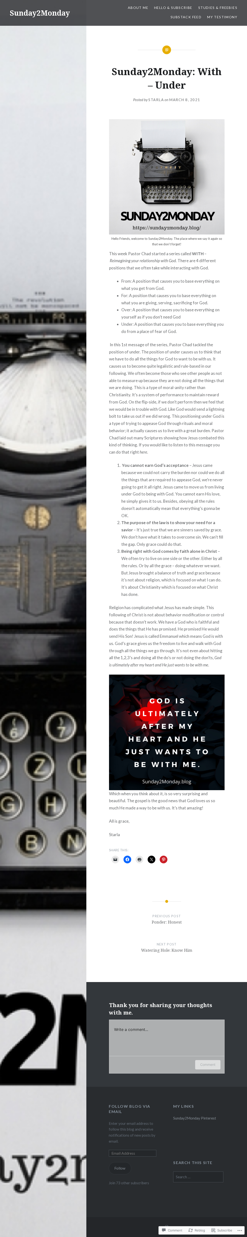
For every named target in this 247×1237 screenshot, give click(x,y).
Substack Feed (186, 17)
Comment (207, 1064)
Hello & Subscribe (173, 8)
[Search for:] (198, 1177)
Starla (156, 100)
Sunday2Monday (40, 13)
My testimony (222, 17)
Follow (119, 1168)
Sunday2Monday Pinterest (194, 1118)
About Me (138, 8)
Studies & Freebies (217, 8)
